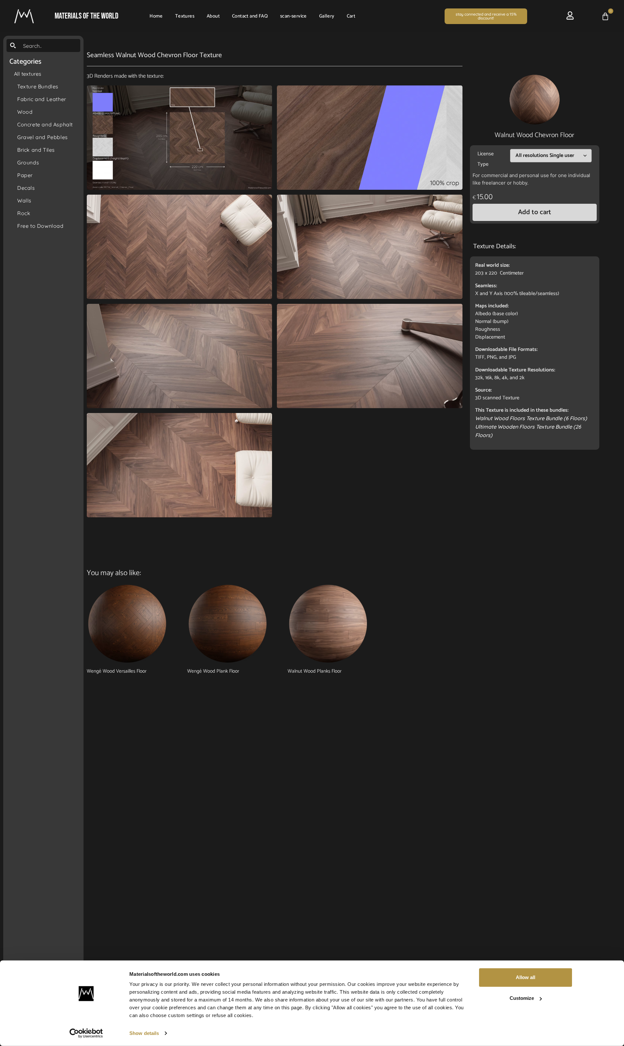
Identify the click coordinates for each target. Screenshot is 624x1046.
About (213, 16)
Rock (23, 213)
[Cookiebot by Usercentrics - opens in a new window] (86, 1033)
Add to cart (534, 212)
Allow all (525, 977)
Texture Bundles (37, 86)
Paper (25, 175)
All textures (27, 74)
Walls (24, 200)
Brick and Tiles (36, 150)
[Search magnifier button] (13, 45)
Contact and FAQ (250, 16)
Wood (24, 112)
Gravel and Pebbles (42, 137)
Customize (522, 998)
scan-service (293, 16)
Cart (351, 16)
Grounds (28, 162)
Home (156, 16)
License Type (485, 159)
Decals (26, 188)
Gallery (326, 16)
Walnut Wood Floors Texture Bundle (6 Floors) (531, 418)
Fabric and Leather (41, 99)
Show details (144, 1033)
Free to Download (40, 226)
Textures (184, 16)
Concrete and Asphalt (45, 124)
